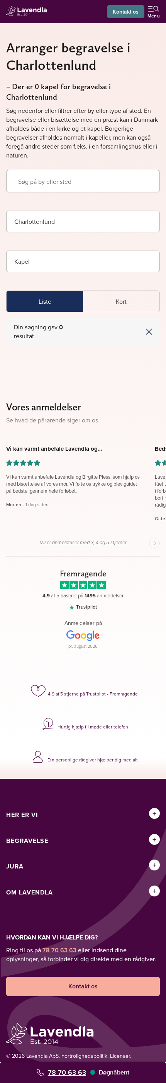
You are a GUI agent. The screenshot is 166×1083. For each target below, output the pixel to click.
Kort (121, 301)
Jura (15, 866)
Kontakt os (126, 12)
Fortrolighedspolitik (84, 1056)
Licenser (120, 1056)
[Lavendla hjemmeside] (28, 12)
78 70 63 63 (67, 1072)
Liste (45, 301)
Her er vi (22, 814)
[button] (121, 332)
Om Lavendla (29, 892)
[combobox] (83, 221)
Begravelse (27, 840)
